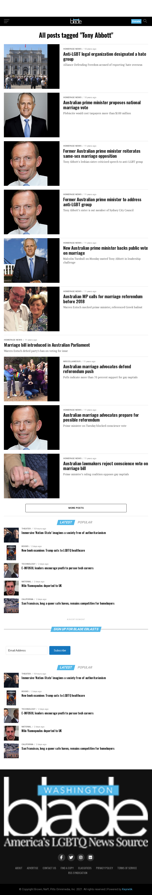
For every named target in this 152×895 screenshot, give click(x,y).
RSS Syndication (77, 873)
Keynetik (127, 889)
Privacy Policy (104, 868)
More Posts (76, 507)
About (18, 868)
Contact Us (49, 868)
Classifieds (85, 868)
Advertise (32, 868)
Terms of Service (127, 868)
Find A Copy (67, 868)
